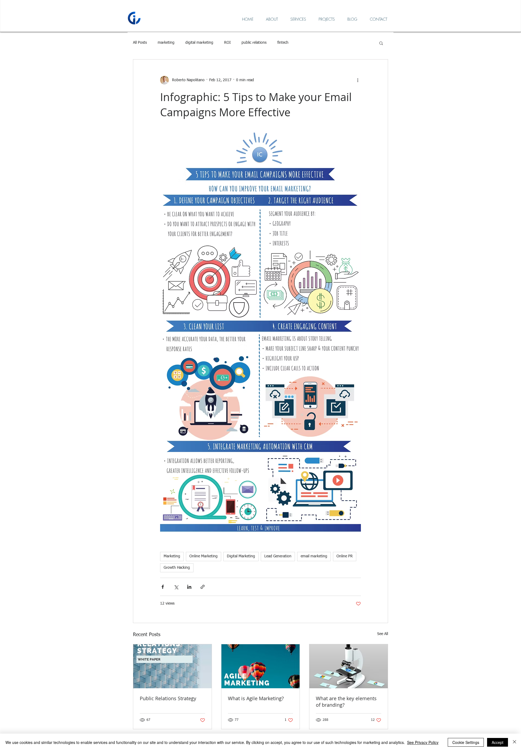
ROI (227, 43)
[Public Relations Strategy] (172, 666)
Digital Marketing (241, 556)
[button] (381, 43)
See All (382, 634)
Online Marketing (203, 556)
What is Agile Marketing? (256, 698)
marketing (166, 43)
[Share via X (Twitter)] (176, 586)
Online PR (344, 556)
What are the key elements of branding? (346, 701)
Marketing (172, 556)
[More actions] (357, 80)
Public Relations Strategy (168, 698)
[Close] (514, 742)
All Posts (140, 43)
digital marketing (199, 43)
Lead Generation (277, 556)
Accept (497, 742)
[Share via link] (202, 586)
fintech (282, 43)
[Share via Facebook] (162, 586)
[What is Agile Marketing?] (260, 666)
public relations (254, 43)
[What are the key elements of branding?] (348, 666)
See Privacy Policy (423, 742)
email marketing (314, 556)
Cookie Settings (465, 742)
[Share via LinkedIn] (189, 586)
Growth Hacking (177, 568)
